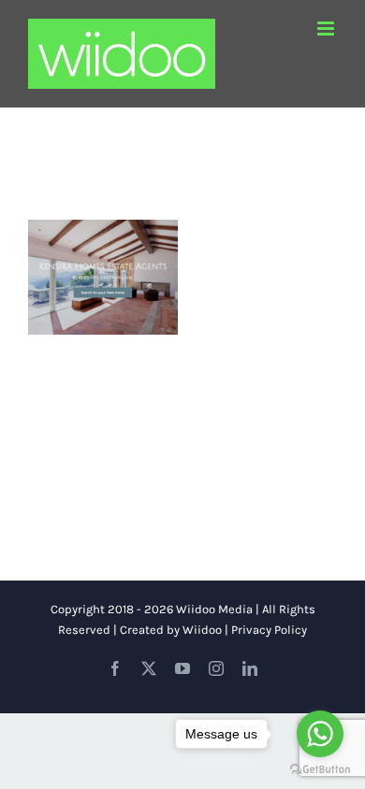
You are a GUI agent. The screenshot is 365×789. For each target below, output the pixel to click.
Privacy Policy (269, 630)
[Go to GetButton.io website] (320, 770)
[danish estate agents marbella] (103, 277)
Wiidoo (202, 630)
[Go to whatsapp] (320, 733)
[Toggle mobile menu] (327, 28)
